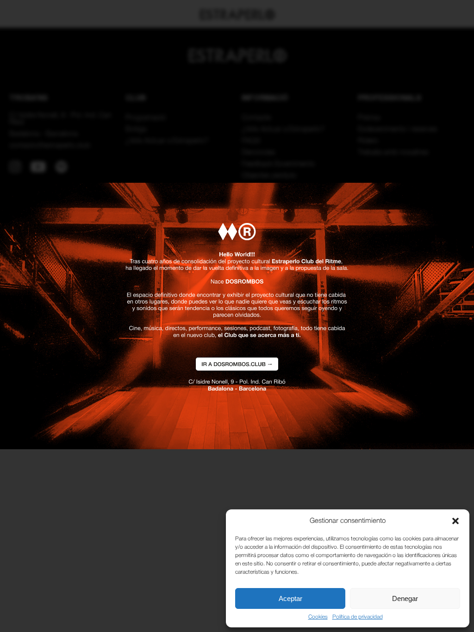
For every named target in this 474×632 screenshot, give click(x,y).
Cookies (318, 617)
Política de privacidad (357, 617)
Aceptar (290, 598)
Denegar (405, 598)
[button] (455, 521)
